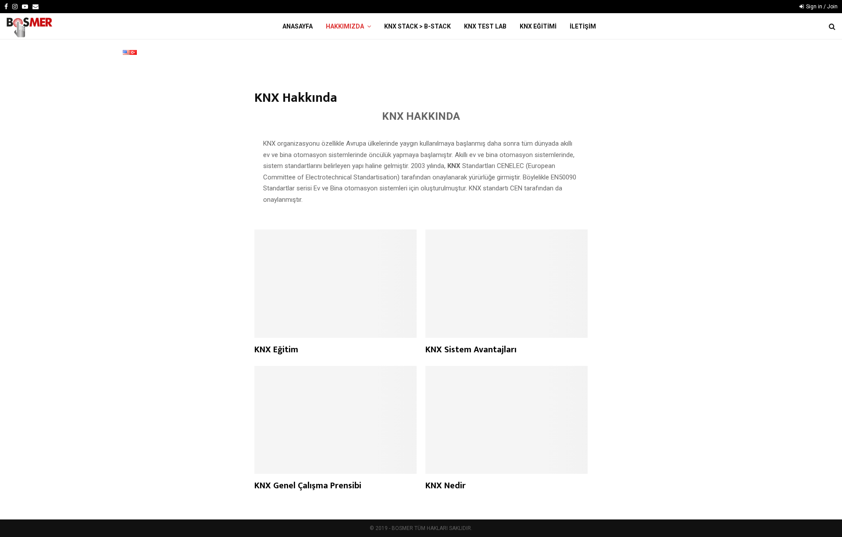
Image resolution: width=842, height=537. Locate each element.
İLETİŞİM (583, 26)
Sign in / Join (821, 7)
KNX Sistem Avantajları (471, 349)
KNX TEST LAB (485, 26)
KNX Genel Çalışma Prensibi (307, 485)
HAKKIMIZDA (345, 26)
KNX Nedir (445, 485)
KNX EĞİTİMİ (538, 26)
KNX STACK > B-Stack (417, 26)
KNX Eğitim (276, 349)
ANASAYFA (297, 26)
